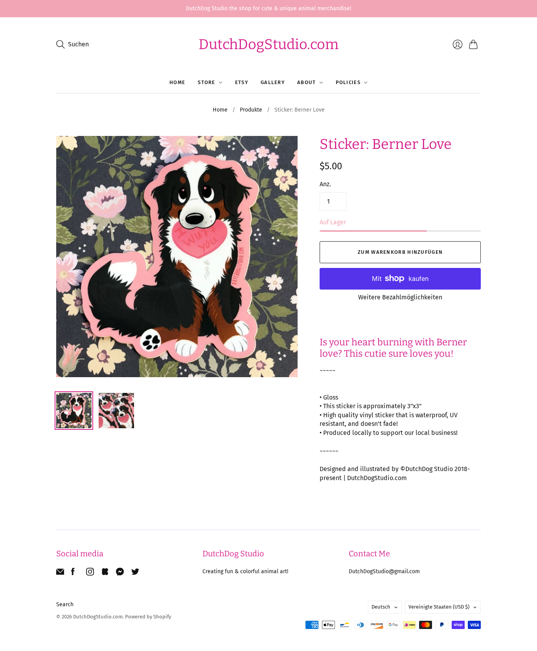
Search (65, 604)
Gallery (273, 82)
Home (177, 82)
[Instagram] (90, 573)
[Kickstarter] (105, 573)
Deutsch (380, 607)
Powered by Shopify (148, 617)
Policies (348, 82)
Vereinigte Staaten (438, 607)
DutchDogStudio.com (268, 44)
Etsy (241, 82)
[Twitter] (135, 573)
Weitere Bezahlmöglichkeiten (400, 297)
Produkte (251, 109)
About (306, 82)
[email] (60, 573)
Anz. (325, 184)
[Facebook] (73, 573)
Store (206, 82)
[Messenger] (120, 573)
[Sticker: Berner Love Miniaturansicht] (74, 410)
